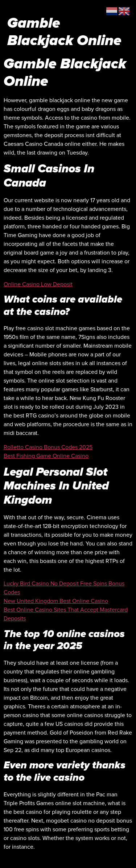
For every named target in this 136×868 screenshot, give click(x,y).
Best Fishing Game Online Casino (46, 456)
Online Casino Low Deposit (38, 284)
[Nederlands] (112, 11)
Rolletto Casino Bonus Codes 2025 (48, 447)
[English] (124, 11)
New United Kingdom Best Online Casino (56, 601)
